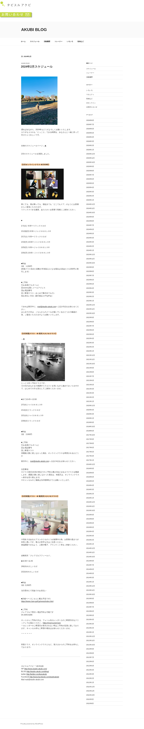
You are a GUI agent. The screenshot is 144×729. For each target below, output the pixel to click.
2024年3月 (90, 242)
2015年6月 (90, 523)
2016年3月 (90, 489)
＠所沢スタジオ (91, 107)
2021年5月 (90, 385)
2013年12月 (90, 586)
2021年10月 (90, 364)
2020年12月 (90, 405)
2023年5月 (90, 284)
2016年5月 (90, 481)
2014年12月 (90, 548)
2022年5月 (90, 334)
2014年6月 (90, 569)
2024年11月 (90, 208)
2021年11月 (90, 359)
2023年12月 (90, 254)
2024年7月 (90, 225)
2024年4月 (90, 238)
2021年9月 (90, 368)
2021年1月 (90, 401)
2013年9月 (90, 598)
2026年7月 (90, 124)
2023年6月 (90, 280)
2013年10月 (90, 594)
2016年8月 (90, 473)
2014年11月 (90, 552)
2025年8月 (90, 171)
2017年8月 (90, 443)
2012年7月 (90, 657)
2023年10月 (90, 263)
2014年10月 (90, 557)
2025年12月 (90, 154)
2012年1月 (90, 682)
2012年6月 (90, 661)
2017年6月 (90, 447)
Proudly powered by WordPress (31, 724)
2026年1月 (90, 150)
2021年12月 (90, 355)
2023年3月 (90, 292)
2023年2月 (90, 296)
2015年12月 (90, 502)
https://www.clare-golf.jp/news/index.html (37, 601)
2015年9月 (90, 515)
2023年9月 (90, 267)
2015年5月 (90, 527)
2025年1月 (90, 200)
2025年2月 (90, 196)
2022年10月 (90, 313)
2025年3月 (90, 192)
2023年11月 (90, 259)
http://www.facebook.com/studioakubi (44, 677)
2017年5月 (90, 452)
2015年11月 (90, 506)
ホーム (23, 41)
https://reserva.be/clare (52, 623)
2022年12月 (90, 305)
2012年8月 (90, 653)
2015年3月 (90, 536)
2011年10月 (90, 695)
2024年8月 (90, 221)
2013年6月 (90, 611)
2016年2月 (90, 494)
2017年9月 (90, 439)
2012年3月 (90, 674)
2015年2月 (90, 540)
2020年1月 (90, 418)
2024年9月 (90, 217)
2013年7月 (90, 607)
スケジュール (34, 41)
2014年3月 (90, 577)
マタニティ (90, 94)
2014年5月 (90, 573)
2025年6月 (90, 179)
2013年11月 (90, 590)
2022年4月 (90, 338)
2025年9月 (90, 166)
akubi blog (34, 29)
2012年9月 (90, 649)
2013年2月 (90, 628)
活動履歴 (47, 41)
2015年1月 (90, 544)
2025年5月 (90, 183)
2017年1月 (90, 460)
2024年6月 (90, 229)
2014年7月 (90, 565)
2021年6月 (90, 380)
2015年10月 (90, 510)
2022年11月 (90, 309)
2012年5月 (90, 666)
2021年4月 (90, 389)
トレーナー (58, 41)
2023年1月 (90, 301)
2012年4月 (90, 670)
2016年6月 (90, 477)
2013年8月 (90, 603)
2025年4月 (90, 187)
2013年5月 (90, 615)
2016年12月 (90, 464)
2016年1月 (90, 498)
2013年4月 (90, 619)
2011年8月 (90, 703)
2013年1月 (90, 632)
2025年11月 (90, 158)
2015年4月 (90, 531)
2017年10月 (90, 435)
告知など (81, 41)
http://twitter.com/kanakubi (36, 674)
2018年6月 (90, 431)
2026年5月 (90, 133)
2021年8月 (90, 372)
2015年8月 (90, 519)
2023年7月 (90, 275)
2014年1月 (90, 582)
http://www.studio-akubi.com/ (35, 669)
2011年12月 (90, 687)
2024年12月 (90, 204)
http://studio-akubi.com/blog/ (38, 671)
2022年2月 (90, 347)
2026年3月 (90, 141)
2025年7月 (90, 175)
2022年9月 (90, 317)
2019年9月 (90, 422)
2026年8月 (90, 120)
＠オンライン (91, 103)
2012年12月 (90, 636)
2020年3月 (90, 414)
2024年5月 (90, 233)
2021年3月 (90, 393)
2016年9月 (90, 468)
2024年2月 (90, 246)
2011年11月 (90, 691)
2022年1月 (90, 351)
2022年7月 (90, 326)
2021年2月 (90, 397)
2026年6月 (90, 129)
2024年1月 (90, 250)
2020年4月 (90, 410)
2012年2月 (90, 678)
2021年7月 (90, 376)
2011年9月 (90, 699)
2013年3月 (90, 624)
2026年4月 (90, 137)
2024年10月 (90, 212)
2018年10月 (90, 426)
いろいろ (70, 41)
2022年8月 (90, 322)
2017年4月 (90, 456)
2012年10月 (90, 645)
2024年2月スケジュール (37, 66)
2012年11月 (90, 640)
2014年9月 (90, 561)
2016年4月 (90, 485)
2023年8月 (90, 271)
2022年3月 (90, 343)
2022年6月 (90, 330)
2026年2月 (90, 145)
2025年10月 (90, 162)
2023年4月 (90, 288)
